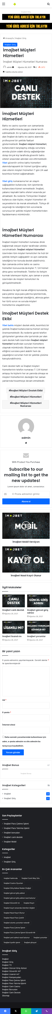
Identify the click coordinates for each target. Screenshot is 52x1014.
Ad (4, 700)
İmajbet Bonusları (9, 989)
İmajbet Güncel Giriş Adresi (14, 968)
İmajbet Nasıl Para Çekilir (14, 918)
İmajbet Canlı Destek (11, 992)
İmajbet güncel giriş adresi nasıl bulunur (19, 898)
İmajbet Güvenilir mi (12, 903)
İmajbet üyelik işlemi (12, 942)
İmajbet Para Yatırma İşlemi (16, 828)
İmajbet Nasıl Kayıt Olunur (14, 913)
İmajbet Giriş (26, 12)
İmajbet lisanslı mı (12, 636)
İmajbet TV (7, 965)
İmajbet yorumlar (36, 636)
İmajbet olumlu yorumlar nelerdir (16, 923)
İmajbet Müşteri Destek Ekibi (26, 390)
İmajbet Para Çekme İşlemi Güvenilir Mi (19, 932)
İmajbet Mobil (10, 841)
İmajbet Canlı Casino (11, 986)
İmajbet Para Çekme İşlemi (16, 823)
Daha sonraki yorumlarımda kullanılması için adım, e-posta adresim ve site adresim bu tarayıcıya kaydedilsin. (24, 741)
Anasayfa (9, 38)
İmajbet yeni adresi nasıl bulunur (17, 937)
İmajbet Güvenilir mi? (11, 971)
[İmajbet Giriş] (26, 17)
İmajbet (5, 959)
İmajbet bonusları (12, 832)
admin (9, 67)
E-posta (6, 712)
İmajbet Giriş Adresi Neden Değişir (17, 888)
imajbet (7, 794)
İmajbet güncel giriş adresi (37, 611)
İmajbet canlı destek (13, 610)
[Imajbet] (18, 4)
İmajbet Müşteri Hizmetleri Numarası (26, 404)
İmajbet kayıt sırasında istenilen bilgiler (19, 908)
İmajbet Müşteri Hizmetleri (26, 396)
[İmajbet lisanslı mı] (13, 627)
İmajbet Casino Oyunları (13, 883)
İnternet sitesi (8, 725)
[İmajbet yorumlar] (38, 627)
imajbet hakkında (11, 878)
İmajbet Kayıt (29, 903)
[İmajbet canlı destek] (13, 600)
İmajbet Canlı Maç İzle (31, 878)
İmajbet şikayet (30, 942)
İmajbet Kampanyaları (11, 977)
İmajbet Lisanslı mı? (10, 974)
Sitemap (5, 995)
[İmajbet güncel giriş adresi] (38, 600)
